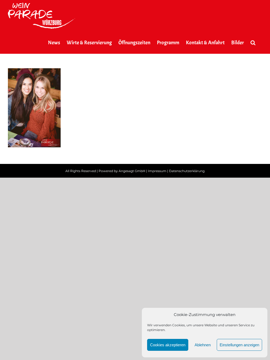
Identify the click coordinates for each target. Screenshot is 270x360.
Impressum (157, 171)
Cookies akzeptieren (167, 345)
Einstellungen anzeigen (239, 345)
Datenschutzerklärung (187, 171)
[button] (252, 43)
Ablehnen (203, 345)
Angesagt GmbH (132, 171)
